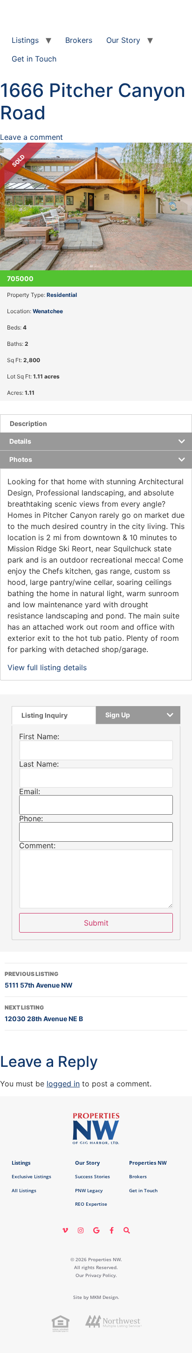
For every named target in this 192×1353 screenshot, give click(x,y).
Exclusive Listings (31, 1176)
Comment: (37, 845)
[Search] (126, 1230)
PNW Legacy (89, 1190)
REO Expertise (91, 1204)
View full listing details (47, 667)
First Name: (39, 736)
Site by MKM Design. (96, 1297)
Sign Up (117, 715)
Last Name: (39, 764)
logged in (63, 1083)
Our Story (123, 40)
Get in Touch (34, 58)
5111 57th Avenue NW (39, 979)
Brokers (78, 40)
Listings (25, 40)
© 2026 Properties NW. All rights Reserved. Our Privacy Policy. (96, 1267)
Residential (62, 294)
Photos (20, 459)
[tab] (96, 423)
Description (28, 423)
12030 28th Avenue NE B (44, 1013)
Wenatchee (48, 311)
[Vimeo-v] (65, 1230)
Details (20, 441)
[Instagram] (80, 1230)
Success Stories (92, 1176)
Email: (29, 791)
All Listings (24, 1190)
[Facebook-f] (111, 1230)
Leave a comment (31, 137)
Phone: (31, 818)
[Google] (96, 1230)
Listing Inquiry (44, 715)
